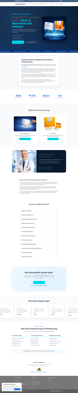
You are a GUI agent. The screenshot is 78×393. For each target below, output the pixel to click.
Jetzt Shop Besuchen (39, 282)
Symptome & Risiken (53, 340)
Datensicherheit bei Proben (54, 343)
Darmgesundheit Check (35, 341)
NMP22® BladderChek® (33, 4)
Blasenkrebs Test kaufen (31, 42)
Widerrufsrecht (55, 0)
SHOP (28, 4)
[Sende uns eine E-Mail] (62, 1)
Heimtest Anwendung (34, 343)
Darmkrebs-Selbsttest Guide (17, 341)
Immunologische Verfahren (35, 345)
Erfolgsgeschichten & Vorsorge (55, 341)
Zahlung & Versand (50, 0)
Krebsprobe (19, 4)
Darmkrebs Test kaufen (18, 42)
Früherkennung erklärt (16, 340)
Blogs (47, 4)
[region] (12, 387)
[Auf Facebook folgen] (59, 1)
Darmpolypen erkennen (16, 345)
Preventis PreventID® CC (42, 4)
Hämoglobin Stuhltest (34, 340)
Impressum (29, 0)
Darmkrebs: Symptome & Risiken (18, 338)
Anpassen (5, 389)
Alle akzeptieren (17, 389)
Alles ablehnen (11, 389)
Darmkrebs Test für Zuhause (28, 64)
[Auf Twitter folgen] (61, 1)
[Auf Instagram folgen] (60, 1)
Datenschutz (33, 0)
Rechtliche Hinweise (52, 345)
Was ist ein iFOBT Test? (35, 338)
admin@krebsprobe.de (50, 350)
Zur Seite (49, 380)
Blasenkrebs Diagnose (53, 338)
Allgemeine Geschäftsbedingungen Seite (41, 0)
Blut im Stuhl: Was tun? (16, 343)
